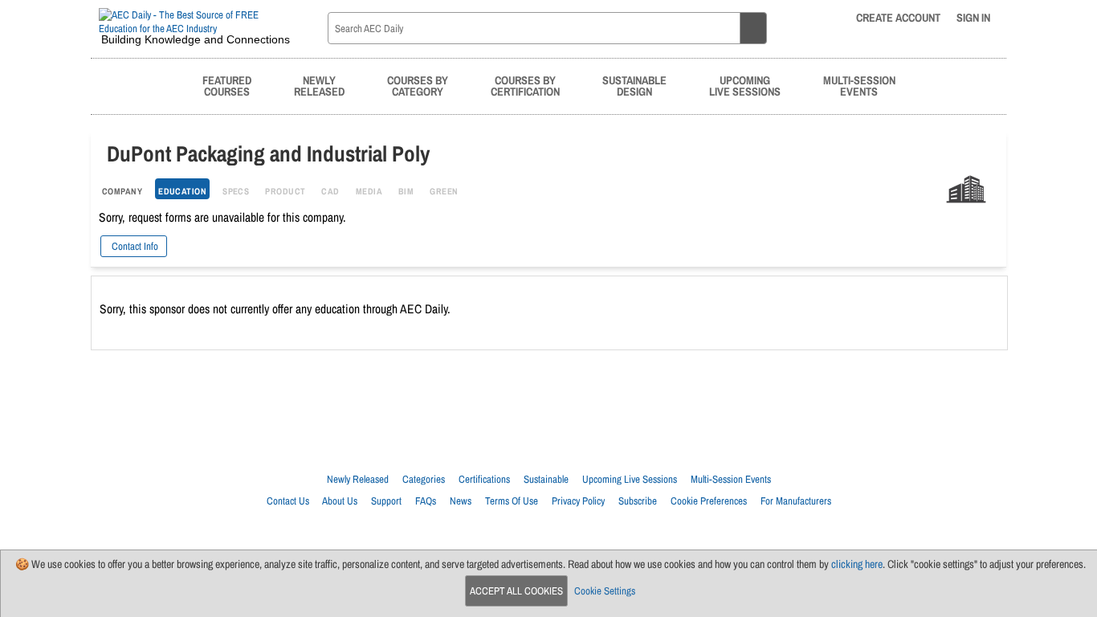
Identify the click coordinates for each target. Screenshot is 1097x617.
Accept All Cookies (516, 591)
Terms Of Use (511, 501)
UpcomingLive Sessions (745, 85)
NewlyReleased (319, 85)
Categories (423, 479)
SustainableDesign (634, 85)
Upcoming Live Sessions (629, 479)
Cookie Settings (604, 591)
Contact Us (288, 501)
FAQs (425, 501)
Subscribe (637, 501)
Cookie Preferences (709, 501)
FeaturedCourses (226, 85)
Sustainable (546, 479)
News (460, 501)
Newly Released (358, 479)
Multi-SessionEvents (859, 85)
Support (386, 501)
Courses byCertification (525, 85)
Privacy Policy (578, 501)
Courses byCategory (417, 85)
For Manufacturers (796, 501)
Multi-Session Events (731, 479)
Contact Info (133, 246)
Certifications (484, 479)
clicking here (857, 564)
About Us (339, 501)
